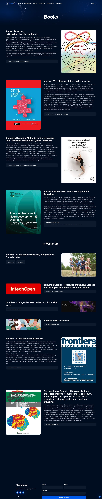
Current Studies (27, 3)
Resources (41, 3)
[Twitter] (20, 492)
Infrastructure (50, 3)
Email (65, 484)
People (19, 3)
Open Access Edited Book (52, 222)
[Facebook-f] (17, 492)
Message (44, 490)
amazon (66, 114)
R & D (34, 3)
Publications (59, 3)
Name (43, 484)
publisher (26, 61)
